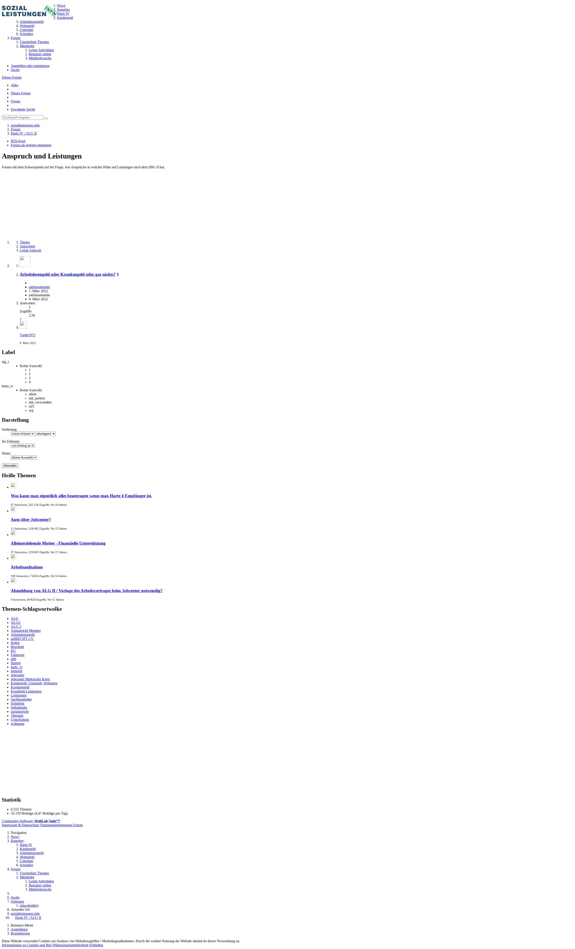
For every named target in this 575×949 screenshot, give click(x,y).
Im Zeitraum (10, 441)
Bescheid (17, 647)
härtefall (16, 671)
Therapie (17, 715)
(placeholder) (29, 905)
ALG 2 (16, 626)
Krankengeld (20, 687)
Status (6, 453)
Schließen (96, 945)
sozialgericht (20, 711)
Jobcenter (17, 675)
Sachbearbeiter (21, 699)
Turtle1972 (27, 335)
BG (13, 651)
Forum (15, 101)
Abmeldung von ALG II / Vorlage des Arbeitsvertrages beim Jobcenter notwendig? (87, 590)
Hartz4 (15, 663)
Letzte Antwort (30, 250)
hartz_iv (16, 667)
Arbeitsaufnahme (27, 567)
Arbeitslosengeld (23, 635)
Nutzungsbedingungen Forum (61, 825)
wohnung (17, 724)
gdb (13, 659)
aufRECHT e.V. (22, 639)
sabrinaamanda (39, 287)
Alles (14, 85)
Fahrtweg (17, 655)
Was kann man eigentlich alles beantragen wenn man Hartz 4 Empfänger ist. (81, 495)
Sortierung (9, 429)
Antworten (27, 246)
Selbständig (19, 707)
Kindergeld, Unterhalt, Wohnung (34, 683)
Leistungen (19, 695)
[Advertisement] (136, 205)
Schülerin (17, 703)
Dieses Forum (12, 77)
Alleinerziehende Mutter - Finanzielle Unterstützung (58, 543)
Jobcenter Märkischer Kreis (30, 679)
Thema (25, 242)
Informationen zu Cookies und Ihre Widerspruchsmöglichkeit (45, 945)
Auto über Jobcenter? (31, 519)
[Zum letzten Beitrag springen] (23, 327)
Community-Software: (31, 821)
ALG (14, 618)
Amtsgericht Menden (26, 631)
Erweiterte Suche (23, 109)
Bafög (15, 643)
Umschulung (20, 720)
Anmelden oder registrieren (30, 66)
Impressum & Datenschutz (20, 825)
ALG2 (15, 622)
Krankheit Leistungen (26, 691)
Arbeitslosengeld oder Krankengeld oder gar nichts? (68, 274)
